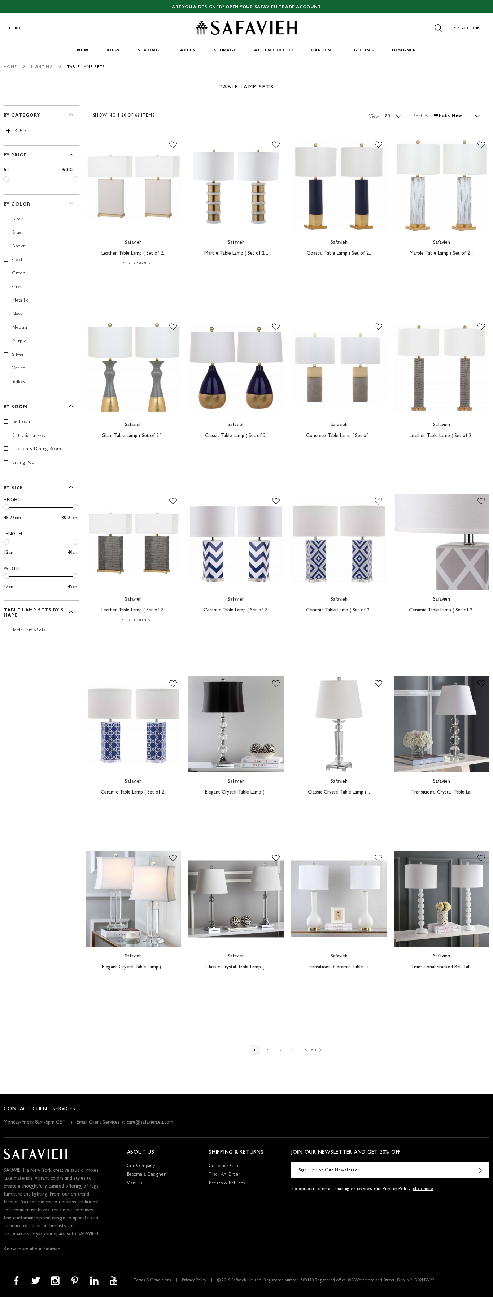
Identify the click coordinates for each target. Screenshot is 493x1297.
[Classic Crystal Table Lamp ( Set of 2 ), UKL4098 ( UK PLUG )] (236, 899)
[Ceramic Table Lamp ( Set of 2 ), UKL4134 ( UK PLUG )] (441, 542)
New (82, 50)
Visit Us (135, 1183)
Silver (18, 355)
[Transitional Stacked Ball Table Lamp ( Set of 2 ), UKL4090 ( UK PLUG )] (441, 899)
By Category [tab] (22, 116)
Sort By (421, 116)
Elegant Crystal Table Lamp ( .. (236, 792)
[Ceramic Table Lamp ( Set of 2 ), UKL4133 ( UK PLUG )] (134, 724)
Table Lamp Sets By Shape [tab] (34, 613)
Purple (19, 341)
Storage (224, 50)
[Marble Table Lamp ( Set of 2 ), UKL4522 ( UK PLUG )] (441, 186)
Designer (404, 50)
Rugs (112, 50)
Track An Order (225, 1175)
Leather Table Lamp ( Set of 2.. (133, 253)
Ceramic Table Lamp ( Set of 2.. (236, 610)
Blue (17, 232)
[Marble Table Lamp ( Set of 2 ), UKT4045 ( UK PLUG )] (236, 186)
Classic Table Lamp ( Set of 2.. (236, 435)
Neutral (20, 327)
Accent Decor (273, 50)
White (19, 368)
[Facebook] (16, 1280)
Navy (17, 314)
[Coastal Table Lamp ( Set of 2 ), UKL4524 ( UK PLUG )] (339, 186)
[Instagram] (55, 1280)
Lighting (361, 50)
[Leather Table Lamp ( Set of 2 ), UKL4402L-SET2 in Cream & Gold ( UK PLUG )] (134, 186)
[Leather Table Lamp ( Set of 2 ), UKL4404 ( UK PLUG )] (441, 368)
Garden (321, 50)
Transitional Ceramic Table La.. (339, 967)
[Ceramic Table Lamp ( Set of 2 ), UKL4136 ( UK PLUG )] (236, 542)
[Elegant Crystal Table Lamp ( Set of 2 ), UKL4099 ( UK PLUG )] (134, 899)
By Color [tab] (17, 205)
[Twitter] (36, 1280)
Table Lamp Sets (28, 630)
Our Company (141, 1166)
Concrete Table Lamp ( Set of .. (339, 435)
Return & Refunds (227, 1183)
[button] (173, 145)
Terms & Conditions (152, 1281)
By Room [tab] (15, 407)
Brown (19, 246)
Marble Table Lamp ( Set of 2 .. (236, 253)
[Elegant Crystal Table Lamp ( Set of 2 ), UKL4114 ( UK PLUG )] (236, 724)
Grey (17, 287)
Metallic (20, 300)
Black (17, 219)
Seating (148, 50)
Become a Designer (146, 1175)
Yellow (19, 382)
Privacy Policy (194, 1281)
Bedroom (21, 422)
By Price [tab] (15, 156)
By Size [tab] (13, 488)
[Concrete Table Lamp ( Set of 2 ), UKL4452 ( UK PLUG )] (339, 368)
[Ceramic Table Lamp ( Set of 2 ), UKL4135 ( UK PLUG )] (339, 542)
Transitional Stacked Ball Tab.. (442, 967)
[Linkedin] (94, 1280)
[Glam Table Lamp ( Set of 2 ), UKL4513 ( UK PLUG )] (134, 368)
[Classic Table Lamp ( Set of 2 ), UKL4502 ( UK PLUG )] (236, 368)
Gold (17, 260)
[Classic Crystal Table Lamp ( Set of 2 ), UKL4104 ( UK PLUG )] (339, 724)
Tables (186, 50)
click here (423, 1189)
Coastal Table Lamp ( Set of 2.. (339, 253)
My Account (468, 28)
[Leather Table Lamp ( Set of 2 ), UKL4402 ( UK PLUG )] (134, 542)
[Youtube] (114, 1280)
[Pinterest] (75, 1280)
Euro (15, 28)
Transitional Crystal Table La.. (441, 792)
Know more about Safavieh (32, 1249)
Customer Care (224, 1166)
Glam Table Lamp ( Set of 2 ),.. (133, 435)
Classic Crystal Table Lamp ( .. (339, 792)
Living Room (25, 463)
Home (10, 67)
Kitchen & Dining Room (36, 449)
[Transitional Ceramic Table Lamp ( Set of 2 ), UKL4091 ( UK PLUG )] (339, 899)
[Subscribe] (480, 1170)
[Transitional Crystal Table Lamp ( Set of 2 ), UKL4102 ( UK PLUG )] (441, 724)
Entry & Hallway (28, 435)
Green (19, 273)
